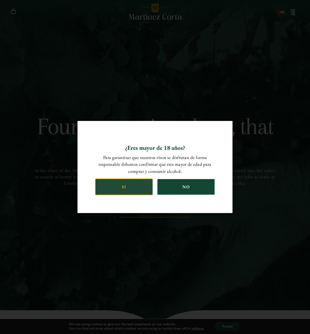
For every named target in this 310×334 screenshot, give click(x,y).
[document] (155, 167)
